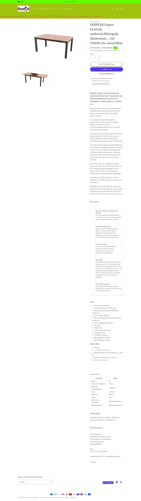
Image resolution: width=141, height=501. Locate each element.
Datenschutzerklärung (54, 497)
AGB (62, 497)
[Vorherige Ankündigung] (49, 2)
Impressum (73, 497)
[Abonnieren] (50, 482)
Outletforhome (25, 497)
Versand (99, 50)
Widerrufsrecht (43, 497)
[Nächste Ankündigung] (91, 2)
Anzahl (92, 53)
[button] (45, 9)
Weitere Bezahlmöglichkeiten (106, 73)
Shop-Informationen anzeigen (100, 83)
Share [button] (93, 462)
